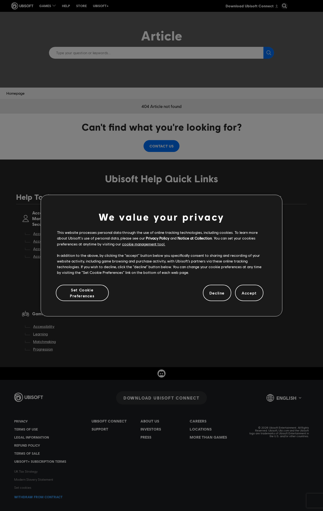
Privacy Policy (157, 238)
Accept (249, 292)
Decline (217, 292)
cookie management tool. (143, 243)
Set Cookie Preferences (82, 293)
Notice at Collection (195, 238)
